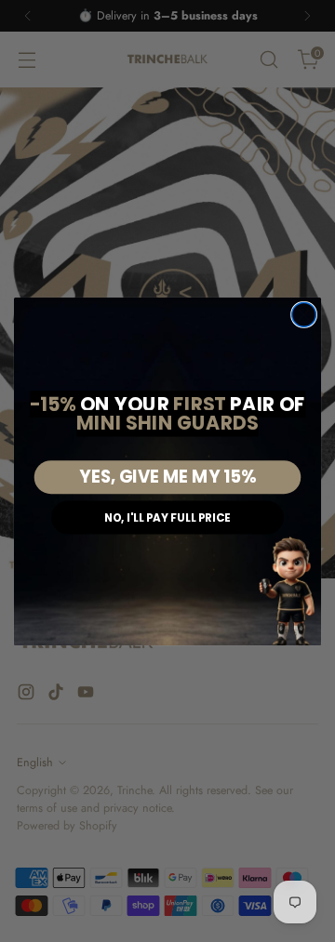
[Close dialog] (304, 314)
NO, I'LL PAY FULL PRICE (167, 516)
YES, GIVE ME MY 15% (167, 477)
